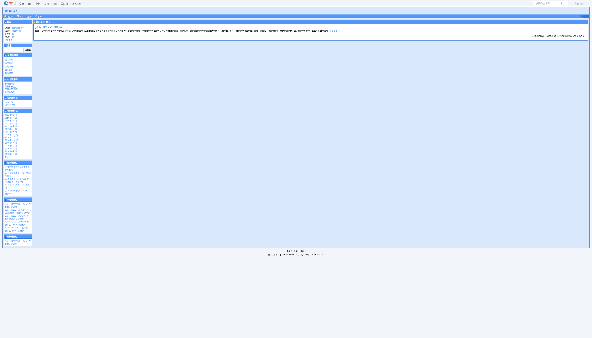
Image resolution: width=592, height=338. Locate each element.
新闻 (38, 3)
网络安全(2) (10, 104)
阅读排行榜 (12, 162)
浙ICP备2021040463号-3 (312, 254)
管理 (40, 16)
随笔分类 (11, 97)
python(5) (9, 102)
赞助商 (64, 3)
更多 (7, 156)
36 (13, 36)
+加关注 (8, 39)
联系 (21, 16)
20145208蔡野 (11, 11)
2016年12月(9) (11, 134)
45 (13, 33)
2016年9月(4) (11, 142)
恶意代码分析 (12, 89)
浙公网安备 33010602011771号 (285, 254)
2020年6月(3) (11, 117)
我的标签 (9, 73)
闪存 (55, 3)
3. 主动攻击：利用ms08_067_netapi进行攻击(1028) (18, 180)
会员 (21, 3)
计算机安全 (11, 86)
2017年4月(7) (11, 126)
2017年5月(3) (11, 123)
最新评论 (9, 69)
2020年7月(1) (11, 115)
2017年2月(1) (11, 131)
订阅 (29, 16)
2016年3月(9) (11, 153)
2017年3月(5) (11, 128)
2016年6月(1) (11, 145)
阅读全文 (333, 31)
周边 (30, 3)
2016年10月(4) (11, 139)
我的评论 (9, 62)
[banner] (8, 3)
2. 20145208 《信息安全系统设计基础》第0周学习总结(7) (18, 211)
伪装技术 (10, 83)
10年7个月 (16, 30)
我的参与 (9, 66)
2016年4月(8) (11, 151)
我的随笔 (9, 59)
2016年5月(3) (11, 148)
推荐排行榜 (12, 236)
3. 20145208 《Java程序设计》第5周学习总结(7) (17, 217)
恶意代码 (10, 91)
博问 (46, 3)
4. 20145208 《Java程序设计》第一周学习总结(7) (17, 223)
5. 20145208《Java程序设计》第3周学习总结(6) (16, 229)
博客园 (10, 16)
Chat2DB (76, 3)
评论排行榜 (12, 199)
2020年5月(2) (11, 120)
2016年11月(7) (11, 137)
